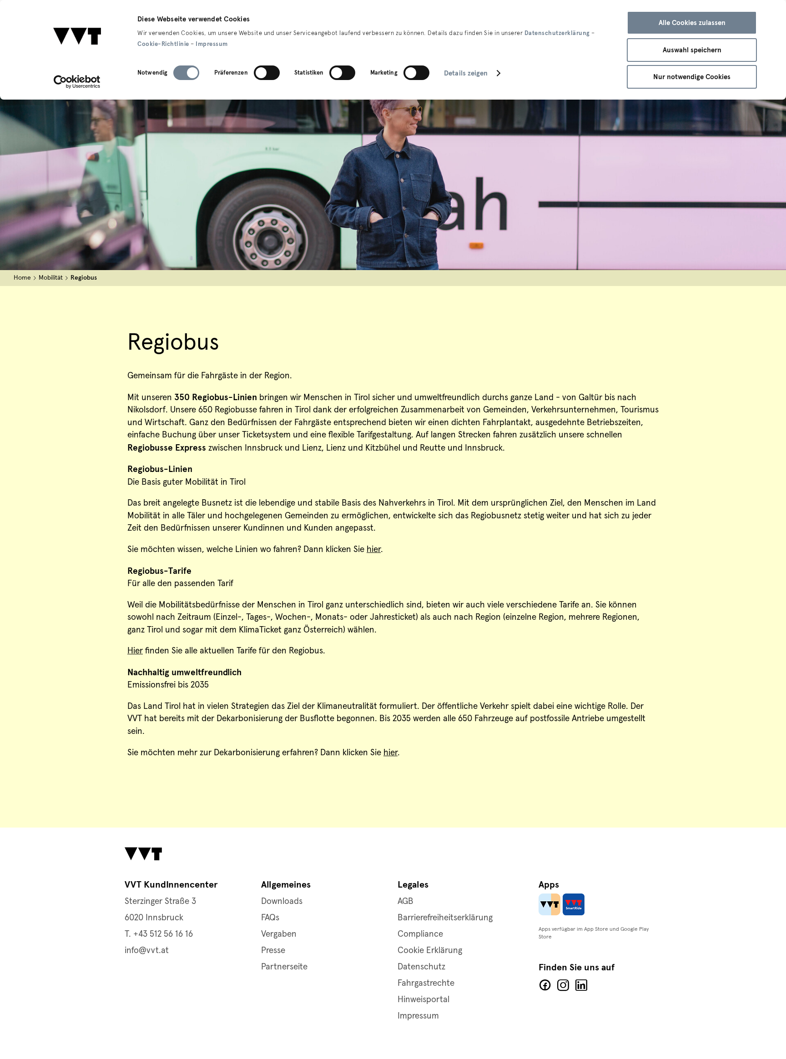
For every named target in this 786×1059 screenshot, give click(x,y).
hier (374, 549)
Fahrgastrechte (426, 983)
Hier (135, 651)
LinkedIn (581, 985)
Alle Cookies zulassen (692, 23)
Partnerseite (284, 967)
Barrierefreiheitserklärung (445, 917)
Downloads (281, 901)
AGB (405, 901)
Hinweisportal (423, 999)
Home (22, 278)
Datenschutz (421, 967)
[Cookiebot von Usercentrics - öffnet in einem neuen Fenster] (77, 82)
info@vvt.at (147, 950)
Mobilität (51, 278)
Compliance (420, 934)
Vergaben (279, 934)
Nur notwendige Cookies (692, 77)
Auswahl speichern (692, 50)
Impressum (212, 44)
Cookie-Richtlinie (163, 44)
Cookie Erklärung (430, 950)
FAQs (270, 917)
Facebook (545, 985)
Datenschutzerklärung (557, 33)
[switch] (267, 72)
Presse (273, 950)
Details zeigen (466, 73)
